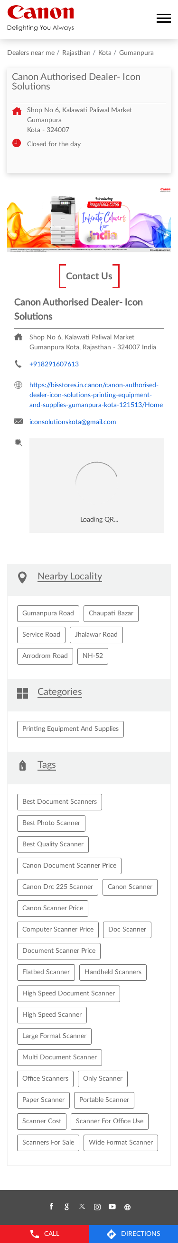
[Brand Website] (127, 1207)
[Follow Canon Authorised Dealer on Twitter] (81, 1207)
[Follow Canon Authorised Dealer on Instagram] (96, 1207)
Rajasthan (76, 53)
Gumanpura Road (48, 613)
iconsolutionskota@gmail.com (72, 422)
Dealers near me (31, 53)
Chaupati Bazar (111, 613)
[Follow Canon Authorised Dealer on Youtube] (112, 1207)
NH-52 (93, 656)
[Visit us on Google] (66, 1207)
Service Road (41, 634)
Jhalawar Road (96, 634)
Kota (105, 53)
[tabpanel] (89, 219)
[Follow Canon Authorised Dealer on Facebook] (51, 1207)
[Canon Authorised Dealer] (40, 18)
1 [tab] (89, 239)
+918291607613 (54, 364)
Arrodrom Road (45, 656)
